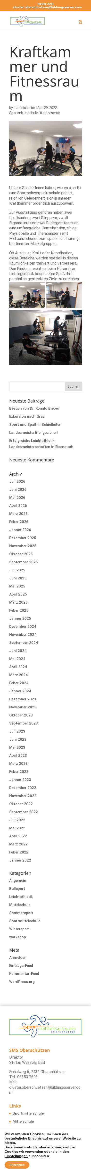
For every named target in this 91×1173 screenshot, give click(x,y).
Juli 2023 (17, 731)
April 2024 (18, 667)
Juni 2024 (17, 651)
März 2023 (18, 763)
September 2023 (23, 723)
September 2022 (23, 812)
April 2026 (18, 505)
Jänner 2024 (20, 691)
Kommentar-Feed (24, 973)
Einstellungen (16, 1156)
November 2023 (22, 707)
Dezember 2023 (22, 699)
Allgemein (17, 880)
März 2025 (18, 602)
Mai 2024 (17, 659)
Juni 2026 (17, 489)
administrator (24, 108)
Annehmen (17, 1165)
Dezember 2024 (22, 626)
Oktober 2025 (21, 554)
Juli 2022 (17, 820)
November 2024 (22, 634)
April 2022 (18, 836)
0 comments (50, 113)
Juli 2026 (17, 481)
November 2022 (22, 796)
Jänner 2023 (20, 780)
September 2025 (23, 562)
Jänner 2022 (20, 860)
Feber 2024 (18, 683)
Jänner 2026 (20, 530)
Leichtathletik (21, 897)
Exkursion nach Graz (27, 416)
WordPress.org (22, 982)
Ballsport (17, 888)
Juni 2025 (17, 578)
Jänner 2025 (20, 618)
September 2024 (23, 642)
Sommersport (21, 913)
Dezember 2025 (22, 538)
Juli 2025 (17, 570)
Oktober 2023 (21, 715)
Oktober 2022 (21, 804)
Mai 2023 (17, 747)
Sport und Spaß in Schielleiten (35, 424)
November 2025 (22, 546)
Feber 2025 (18, 610)
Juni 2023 (17, 739)
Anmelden (17, 957)
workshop (17, 937)
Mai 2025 (17, 586)
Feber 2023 (18, 771)
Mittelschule (19, 905)
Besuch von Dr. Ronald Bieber (34, 408)
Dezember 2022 (22, 788)
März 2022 (18, 844)
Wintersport (19, 929)
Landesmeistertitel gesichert (33, 432)
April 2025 (18, 594)
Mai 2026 (17, 497)
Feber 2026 (18, 522)
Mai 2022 (17, 828)
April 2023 (18, 755)
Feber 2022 (18, 852)
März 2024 (18, 675)
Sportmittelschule (23, 113)
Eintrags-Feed (21, 965)
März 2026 (18, 514)
